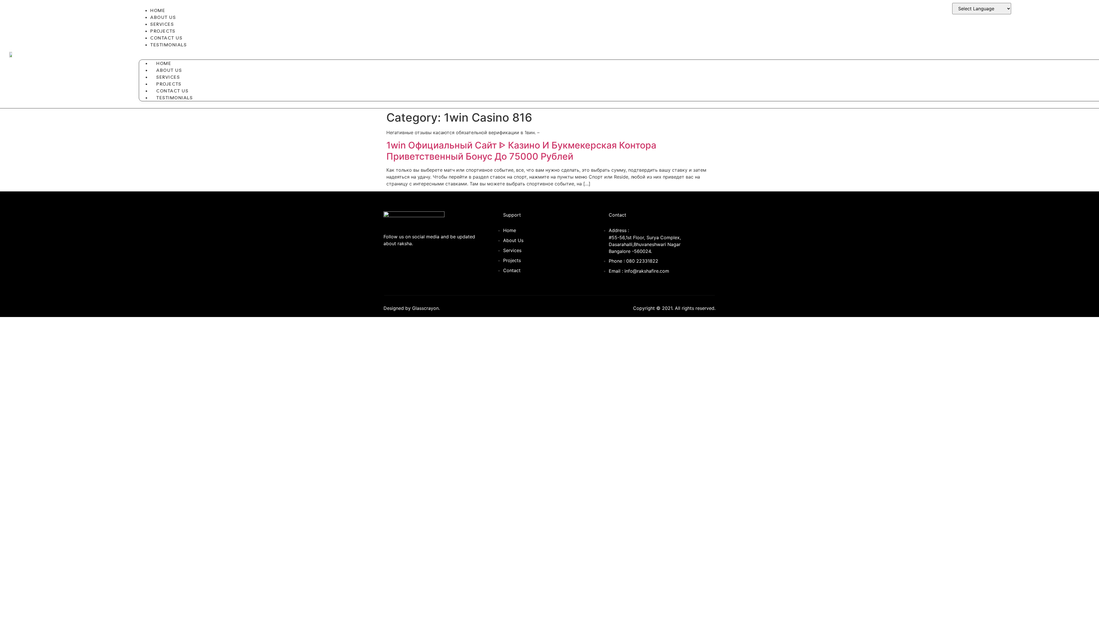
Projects (162, 31)
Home (157, 10)
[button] (432, 51)
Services (162, 24)
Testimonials (168, 44)
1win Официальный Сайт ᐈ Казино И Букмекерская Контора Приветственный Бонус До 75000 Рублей (521, 151)
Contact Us (166, 38)
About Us (163, 17)
